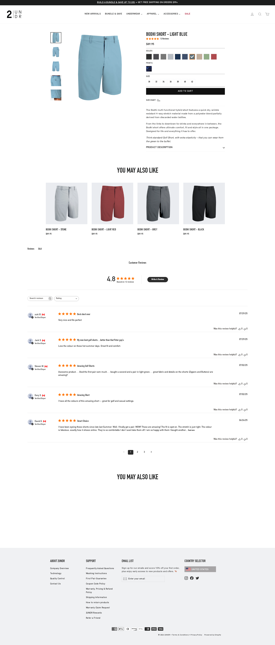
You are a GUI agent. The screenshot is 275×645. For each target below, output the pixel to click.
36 (170, 82)
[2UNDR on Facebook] (192, 578)
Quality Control (57, 579)
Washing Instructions (96, 574)
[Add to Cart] (70, 529)
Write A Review (157, 280)
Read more (191, 430)
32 (156, 82)
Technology (55, 574)
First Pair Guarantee (96, 579)
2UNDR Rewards (94, 613)
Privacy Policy (196, 635)
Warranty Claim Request (98, 608)
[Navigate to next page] (151, 452)
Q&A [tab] (40, 249)
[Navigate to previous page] (123, 452)
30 (149, 82)
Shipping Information (96, 597)
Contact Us (55, 584)
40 (185, 82)
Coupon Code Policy (95, 584)
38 (178, 82)
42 (192, 82)
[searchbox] (37, 298)
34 (163, 82)
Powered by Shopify (212, 635)
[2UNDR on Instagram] (186, 578)
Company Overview (59, 568)
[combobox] (66, 298)
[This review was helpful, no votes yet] (240, 329)
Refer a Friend (93, 618)
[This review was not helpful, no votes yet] (245, 329)
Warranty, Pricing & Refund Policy (99, 591)
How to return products (97, 603)
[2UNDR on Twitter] (197, 578)
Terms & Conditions (180, 635)
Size (148, 77)
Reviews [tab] (31, 249)
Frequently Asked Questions (100, 568)
